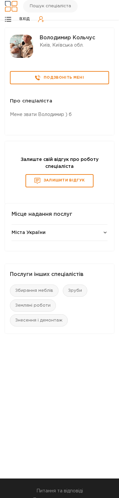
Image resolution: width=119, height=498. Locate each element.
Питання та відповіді (59, 491)
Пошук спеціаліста (50, 6)
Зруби (75, 290)
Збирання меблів (34, 290)
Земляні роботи (33, 305)
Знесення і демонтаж (38, 320)
